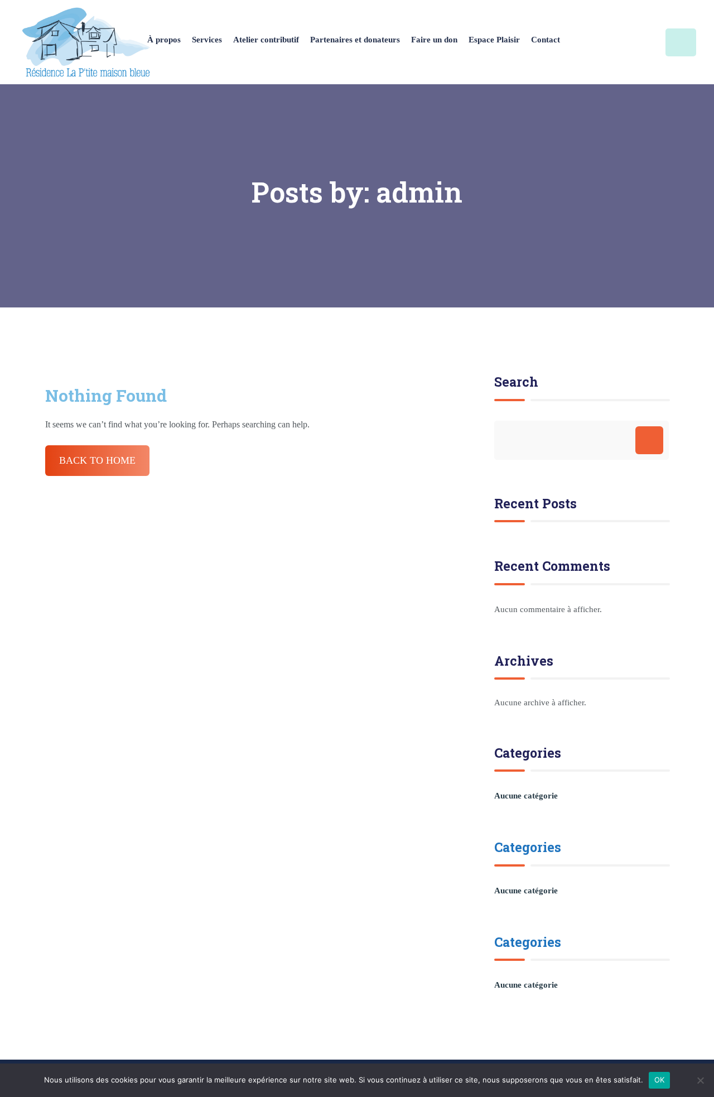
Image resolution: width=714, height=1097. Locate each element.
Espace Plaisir (494, 39)
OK (659, 1079)
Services (207, 39)
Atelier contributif (266, 39)
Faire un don (434, 39)
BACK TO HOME (97, 460)
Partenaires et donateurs (355, 39)
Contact (545, 39)
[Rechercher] (649, 440)
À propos (164, 39)
